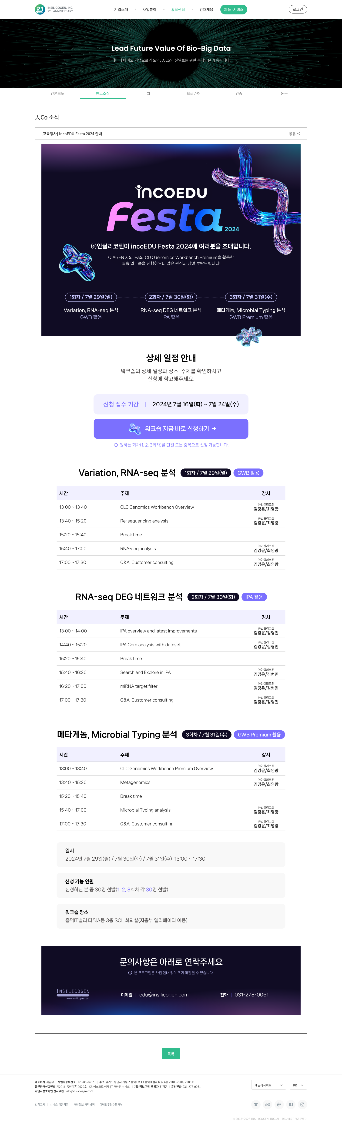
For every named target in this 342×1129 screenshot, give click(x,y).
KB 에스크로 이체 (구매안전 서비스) (110, 1087)
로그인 (298, 9)
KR (295, 1085)
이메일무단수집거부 (111, 1104)
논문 (284, 93)
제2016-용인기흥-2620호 (72, 1087)
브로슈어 (194, 93)
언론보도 (57, 93)
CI (148, 93)
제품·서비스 (234, 9)
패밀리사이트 (263, 1085)
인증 (238, 93)
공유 (293, 133)
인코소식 (103, 93)
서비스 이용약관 (59, 1104)
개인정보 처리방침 (84, 1104)
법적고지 (40, 1104)
